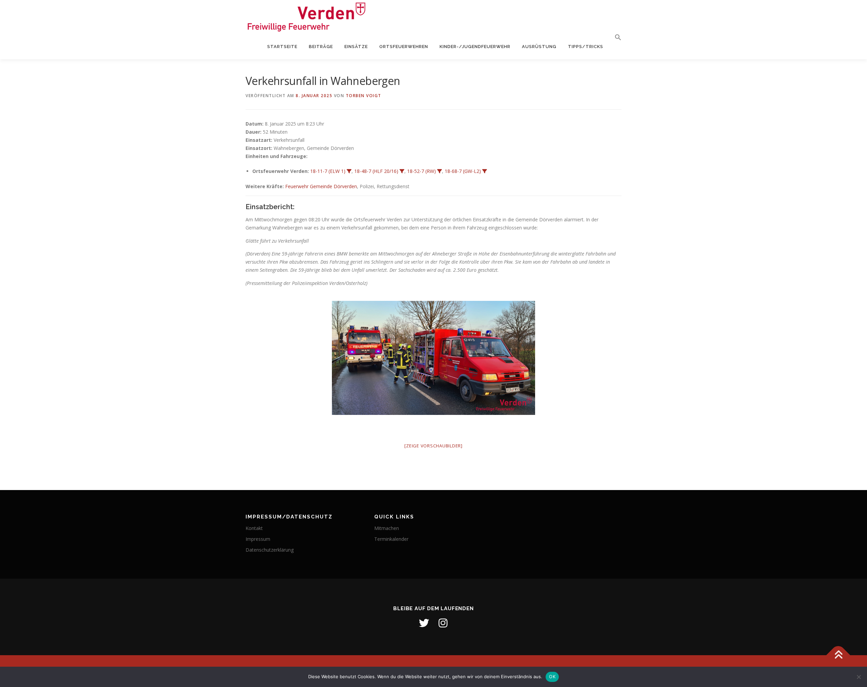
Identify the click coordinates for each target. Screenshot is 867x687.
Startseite (282, 46)
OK (552, 676)
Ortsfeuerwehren (403, 46)
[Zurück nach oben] (838, 655)
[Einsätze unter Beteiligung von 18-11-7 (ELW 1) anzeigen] (349, 171)
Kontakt (254, 528)
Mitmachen (386, 528)
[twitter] (424, 623)
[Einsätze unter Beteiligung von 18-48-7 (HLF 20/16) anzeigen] (402, 171)
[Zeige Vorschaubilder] (433, 446)
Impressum (258, 539)
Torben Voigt (363, 95)
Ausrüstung (539, 46)
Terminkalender (391, 539)
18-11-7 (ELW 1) (327, 171)
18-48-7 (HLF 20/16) (376, 171)
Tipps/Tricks (585, 46)
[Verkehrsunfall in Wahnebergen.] (433, 358)
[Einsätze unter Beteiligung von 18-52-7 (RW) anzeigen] (439, 171)
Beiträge (321, 46)
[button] (615, 37)
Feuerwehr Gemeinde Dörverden (321, 186)
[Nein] (858, 676)
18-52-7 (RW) (421, 171)
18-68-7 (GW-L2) (463, 171)
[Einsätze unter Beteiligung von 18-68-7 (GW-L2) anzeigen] (484, 171)
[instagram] (443, 623)
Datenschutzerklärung (270, 550)
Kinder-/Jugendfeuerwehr (475, 46)
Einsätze (356, 46)
